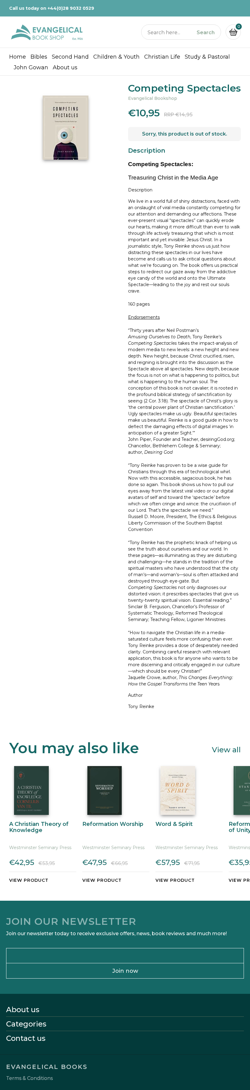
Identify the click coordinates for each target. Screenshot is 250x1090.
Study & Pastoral (207, 57)
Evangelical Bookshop (152, 98)
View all (226, 749)
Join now (125, 971)
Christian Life (162, 57)
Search (206, 32)
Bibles (38, 57)
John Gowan (31, 67)
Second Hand (70, 57)
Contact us (25, 1038)
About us (65, 67)
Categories (26, 1024)
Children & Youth (116, 57)
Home (17, 57)
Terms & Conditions (29, 1078)
